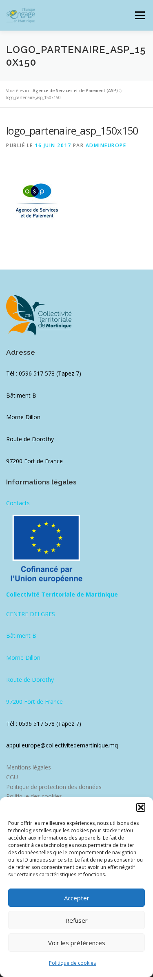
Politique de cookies (72, 962)
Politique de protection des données (54, 787)
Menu (139, 15)
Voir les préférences (76, 943)
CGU (12, 777)
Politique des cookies (34, 796)
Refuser (76, 920)
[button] (141, 807)
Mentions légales (28, 767)
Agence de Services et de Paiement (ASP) (75, 90)
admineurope (106, 145)
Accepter (76, 898)
